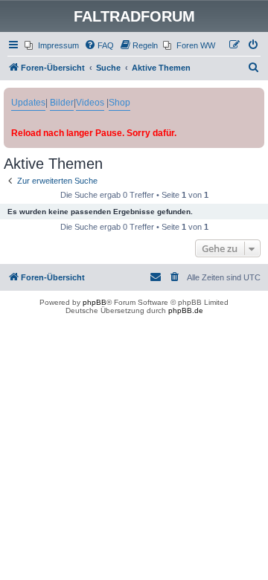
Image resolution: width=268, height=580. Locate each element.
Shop (119, 102)
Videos (90, 102)
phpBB (94, 302)
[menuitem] (52, 45)
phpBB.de (185, 310)
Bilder (62, 102)
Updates (28, 102)
